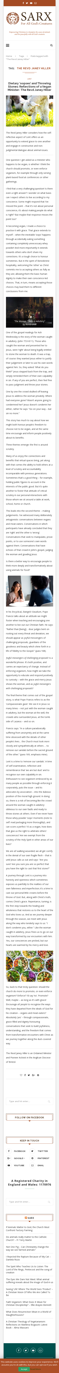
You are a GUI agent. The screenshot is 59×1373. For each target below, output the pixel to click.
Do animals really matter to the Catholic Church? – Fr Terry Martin (26, 1238)
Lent (29, 79)
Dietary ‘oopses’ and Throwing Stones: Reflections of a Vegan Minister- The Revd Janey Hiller (29, 86)
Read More (35, 1369)
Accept (24, 1369)
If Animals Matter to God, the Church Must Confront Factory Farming (27, 1229)
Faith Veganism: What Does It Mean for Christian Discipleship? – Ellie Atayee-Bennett (28, 1303)
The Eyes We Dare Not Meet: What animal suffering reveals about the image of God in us (29, 1281)
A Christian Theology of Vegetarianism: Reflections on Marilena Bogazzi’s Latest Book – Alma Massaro (26, 1324)
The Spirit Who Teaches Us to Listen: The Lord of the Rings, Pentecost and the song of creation (29, 1269)
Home (9, 56)
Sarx (31, 1218)
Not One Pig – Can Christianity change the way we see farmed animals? (27, 1248)
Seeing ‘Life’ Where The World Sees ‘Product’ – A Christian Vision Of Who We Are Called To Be (29, 1292)
